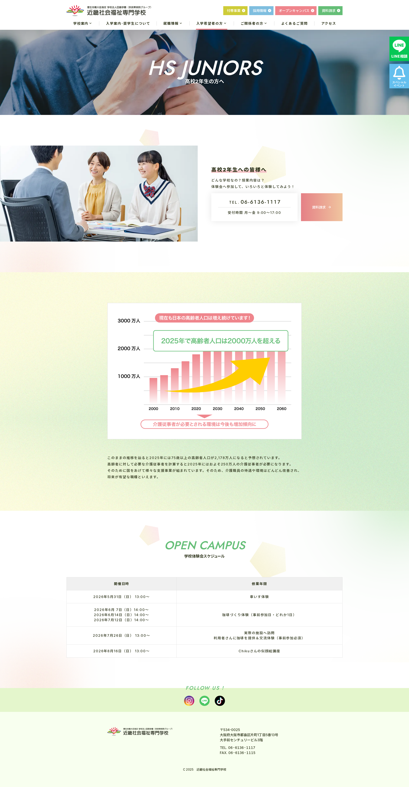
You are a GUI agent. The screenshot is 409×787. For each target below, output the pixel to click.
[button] (83, 23)
